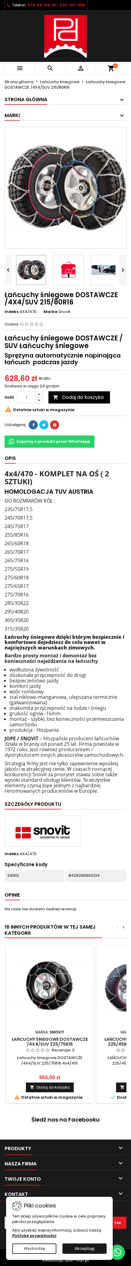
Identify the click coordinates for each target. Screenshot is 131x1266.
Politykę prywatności (34, 1236)
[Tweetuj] (43, 424)
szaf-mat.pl (77, 1260)
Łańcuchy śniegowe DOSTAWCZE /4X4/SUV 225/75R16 (50, 1041)
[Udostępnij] (33, 424)
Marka (51, 312)
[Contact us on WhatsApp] (117, 1252)
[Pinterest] (54, 424)
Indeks (12, 312)
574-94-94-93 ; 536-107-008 (56, 5)
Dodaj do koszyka (78, 397)
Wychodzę (34, 1248)
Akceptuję (84, 1248)
